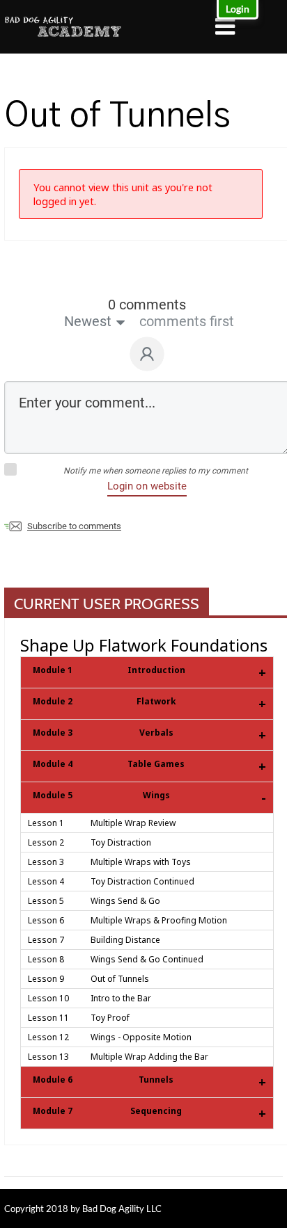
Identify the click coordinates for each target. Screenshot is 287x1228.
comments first (186, 321)
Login (237, 9)
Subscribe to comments (74, 526)
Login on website (147, 486)
